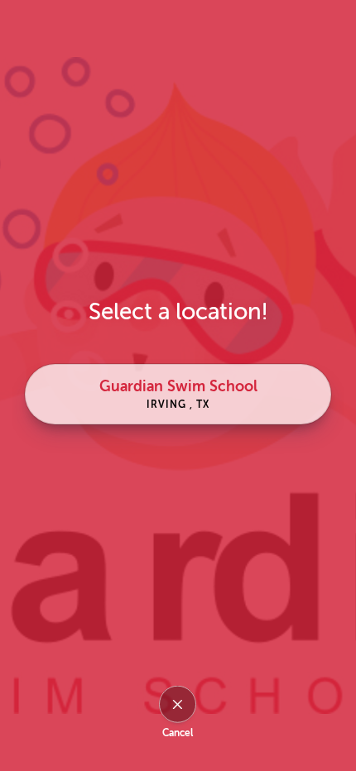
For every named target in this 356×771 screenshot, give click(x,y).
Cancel (177, 733)
